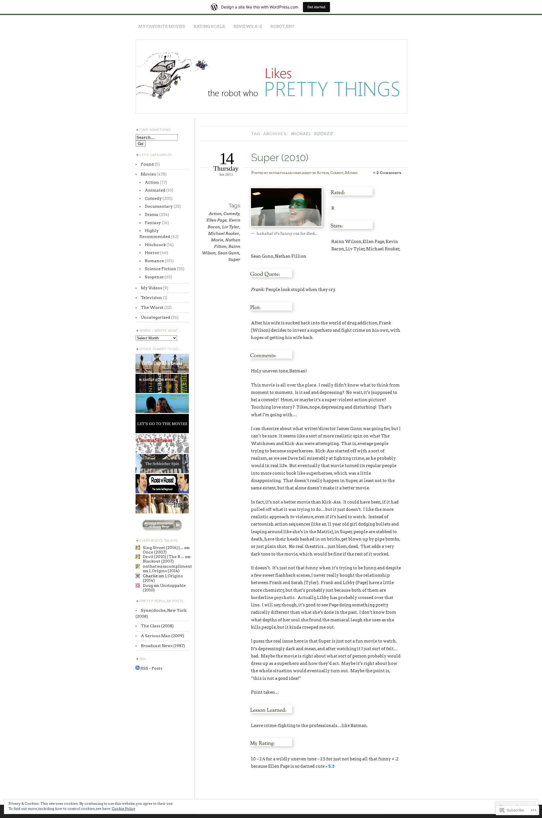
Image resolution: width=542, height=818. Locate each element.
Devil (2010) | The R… (163, 556)
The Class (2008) (157, 626)
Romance (154, 261)
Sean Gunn (228, 253)
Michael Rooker (223, 233)
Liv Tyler (230, 227)
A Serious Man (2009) (162, 635)
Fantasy (153, 222)
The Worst (152, 307)
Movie (217, 240)
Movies (351, 172)
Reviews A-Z (247, 26)
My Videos (151, 288)
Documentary (159, 206)
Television (151, 297)
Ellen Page (216, 220)
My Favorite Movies (161, 26)
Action (322, 172)
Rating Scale (209, 26)
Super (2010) (279, 157)
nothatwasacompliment (290, 172)
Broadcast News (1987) (163, 645)
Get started (316, 7)
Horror (152, 252)
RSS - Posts (151, 668)
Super (234, 259)
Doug (148, 585)
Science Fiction (160, 268)
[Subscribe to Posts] (137, 668)
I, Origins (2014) (164, 571)
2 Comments (388, 172)
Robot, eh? (282, 26)
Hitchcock (155, 244)
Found (147, 164)
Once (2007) (155, 552)
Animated (155, 190)
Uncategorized (155, 317)
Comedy (337, 172)
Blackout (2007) (158, 561)
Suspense (154, 277)
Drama (151, 214)
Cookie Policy (124, 808)
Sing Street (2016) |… (163, 547)
